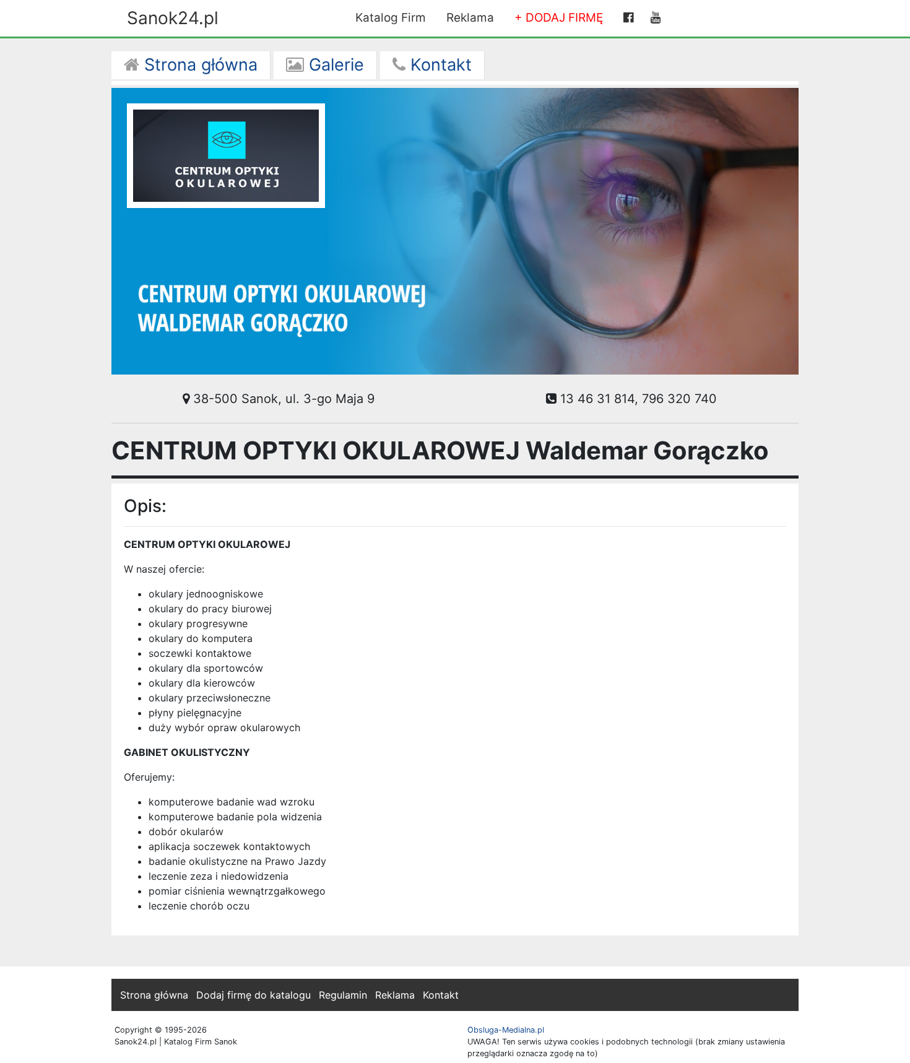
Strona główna (198, 64)
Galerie (334, 64)
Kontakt (438, 64)
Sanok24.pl (173, 17)
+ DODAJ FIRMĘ (558, 18)
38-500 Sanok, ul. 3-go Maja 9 (282, 398)
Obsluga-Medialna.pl (505, 1030)
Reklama (470, 18)
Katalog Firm (390, 18)
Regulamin (343, 995)
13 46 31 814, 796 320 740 (637, 398)
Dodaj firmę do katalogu (253, 995)
